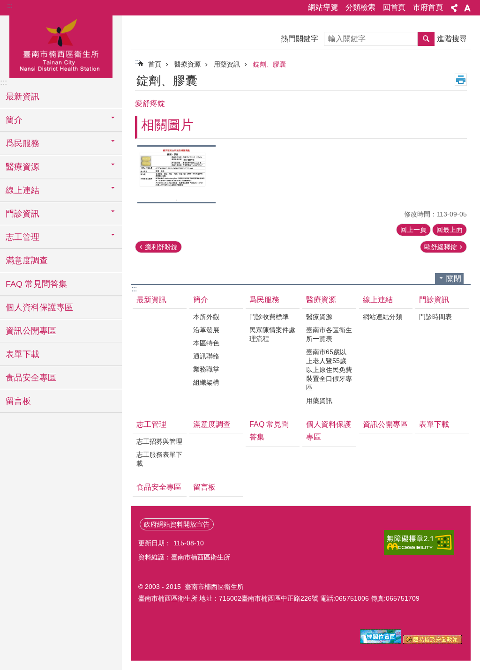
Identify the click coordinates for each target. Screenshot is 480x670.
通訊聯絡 (206, 356)
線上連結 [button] (22, 190)
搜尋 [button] (426, 39)
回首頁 (394, 7)
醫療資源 (187, 64)
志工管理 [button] (22, 237)
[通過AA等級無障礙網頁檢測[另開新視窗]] (419, 542)
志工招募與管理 (159, 441)
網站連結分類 (382, 316)
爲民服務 (264, 300)
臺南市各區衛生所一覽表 (329, 334)
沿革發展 (206, 330)
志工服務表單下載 (159, 459)
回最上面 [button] (449, 229)
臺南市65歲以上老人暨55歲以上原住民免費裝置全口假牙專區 (329, 369)
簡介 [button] (14, 120)
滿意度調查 (27, 260)
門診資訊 (434, 300)
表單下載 (22, 354)
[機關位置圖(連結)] (380, 641)
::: (10, 5)
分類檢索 (360, 7)
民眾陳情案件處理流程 (272, 334)
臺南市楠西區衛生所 (60, 45)
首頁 (154, 64)
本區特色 (206, 343)
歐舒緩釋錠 (440, 247)
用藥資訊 (227, 64)
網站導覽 (323, 7)
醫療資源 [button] (22, 166)
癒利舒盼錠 (161, 247)
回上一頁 (413, 229)
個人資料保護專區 (39, 307)
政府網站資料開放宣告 (177, 524)
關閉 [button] (453, 279)
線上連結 (378, 300)
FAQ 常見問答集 (36, 284)
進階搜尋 (452, 39)
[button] (176, 174)
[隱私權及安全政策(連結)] (432, 641)
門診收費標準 (269, 316)
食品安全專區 (31, 377)
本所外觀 (206, 316)
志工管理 (151, 424)
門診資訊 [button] (22, 213)
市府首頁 (428, 7)
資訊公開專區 (31, 330)
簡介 (200, 300)
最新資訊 (22, 96)
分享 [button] (454, 8)
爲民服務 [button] (22, 143)
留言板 (18, 401)
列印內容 (461, 80)
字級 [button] (467, 8)
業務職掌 (206, 369)
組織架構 (206, 382)
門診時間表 (435, 316)
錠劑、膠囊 (269, 64)
